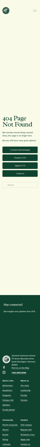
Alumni (5, 429)
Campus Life (7, 400)
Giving (5, 439)
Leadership (25, 390)
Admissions (7, 385)
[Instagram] (4, 372)
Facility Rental (8, 409)
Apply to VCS (20, 165)
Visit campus (26, 424)
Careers (24, 400)
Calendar (6, 444)
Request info (26, 429)
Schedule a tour (28, 434)
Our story (25, 385)
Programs (6, 395)
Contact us (20, 173)
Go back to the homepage (20, 150)
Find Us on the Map (20, 367)
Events (5, 434)
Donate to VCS (20, 158)
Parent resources (10, 424)
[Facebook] (4, 367)
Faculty (24, 395)
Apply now (25, 439)
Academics (7, 390)
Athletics (6, 404)
